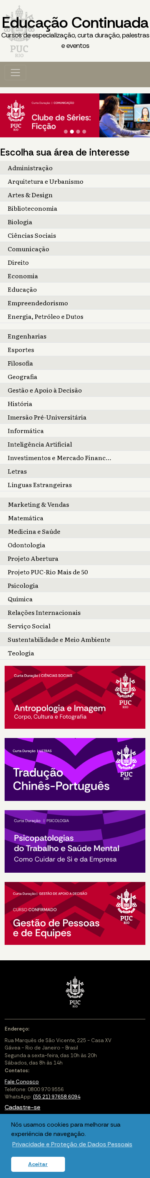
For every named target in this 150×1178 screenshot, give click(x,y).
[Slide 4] (84, 131)
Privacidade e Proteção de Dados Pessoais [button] (72, 1144)
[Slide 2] (72, 131)
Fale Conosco (22, 1081)
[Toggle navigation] (15, 72)
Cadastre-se (22, 1107)
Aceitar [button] (38, 1164)
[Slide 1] (66, 131)
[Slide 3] (78, 131)
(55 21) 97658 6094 (56, 1096)
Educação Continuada (75, 31)
